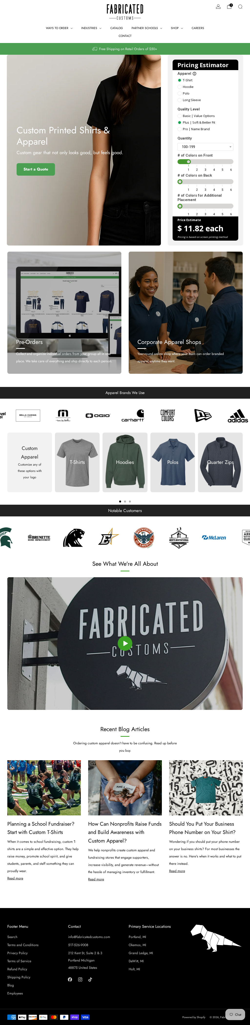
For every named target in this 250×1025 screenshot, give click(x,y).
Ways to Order (57, 28)
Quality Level (188, 109)
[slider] (188, 161)
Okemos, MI (137, 944)
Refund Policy (17, 969)
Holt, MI (134, 969)
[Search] (240, 6)
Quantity (184, 138)
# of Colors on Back (194, 175)
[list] (125, 415)
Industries (89, 28)
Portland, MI (137, 936)
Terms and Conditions (23, 944)
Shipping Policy (18, 977)
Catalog (116, 28)
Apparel (187, 73)
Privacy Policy (17, 952)
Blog (10, 985)
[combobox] (205, 147)
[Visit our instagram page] (80, 979)
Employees (15, 993)
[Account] (218, 6)
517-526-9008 (78, 944)
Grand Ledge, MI (141, 952)
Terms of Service (19, 961)
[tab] (120, 501)
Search (12, 936)
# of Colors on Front (195, 155)
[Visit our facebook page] (70, 979)
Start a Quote (35, 169)
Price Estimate (189, 220)
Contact (125, 36)
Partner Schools (145, 28)
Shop (175, 28)
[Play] (125, 643)
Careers (198, 28)
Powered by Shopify (193, 1017)
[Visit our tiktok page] (90, 979)
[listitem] (125, 49)
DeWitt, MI (136, 961)
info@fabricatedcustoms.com (89, 936)
